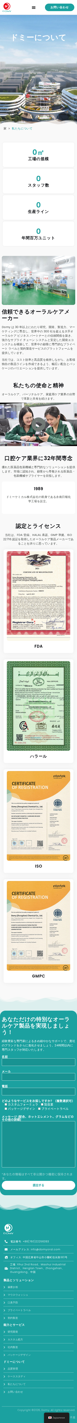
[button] (34, 7)
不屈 (72, 1417)
